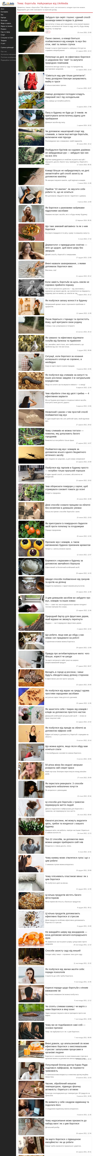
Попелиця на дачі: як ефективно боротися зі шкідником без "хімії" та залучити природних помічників (67, 60)
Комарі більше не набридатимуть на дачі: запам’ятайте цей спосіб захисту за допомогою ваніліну (67, 173)
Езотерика (4, 12)
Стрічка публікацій (7, 47)
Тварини (3, 40)
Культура (4, 20)
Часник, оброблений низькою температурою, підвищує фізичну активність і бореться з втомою (63, 1086)
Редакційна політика (8, 60)
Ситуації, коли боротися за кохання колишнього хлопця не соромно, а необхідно (64, 359)
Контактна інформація (9, 54)
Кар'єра (3, 17)
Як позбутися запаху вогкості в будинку (66, 300)
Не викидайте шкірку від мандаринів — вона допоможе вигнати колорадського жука (66, 935)
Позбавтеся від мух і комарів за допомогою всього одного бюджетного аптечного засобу (65, 452)
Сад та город (5, 32)
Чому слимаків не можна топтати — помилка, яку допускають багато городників (64, 433)
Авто (2, 9)
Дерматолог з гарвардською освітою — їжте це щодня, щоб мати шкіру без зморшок (66, 247)
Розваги (3, 29)
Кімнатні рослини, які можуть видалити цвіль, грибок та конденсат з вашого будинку (66, 823)
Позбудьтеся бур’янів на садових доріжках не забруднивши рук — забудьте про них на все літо (67, 153)
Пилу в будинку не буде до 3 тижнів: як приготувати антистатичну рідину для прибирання (66, 115)
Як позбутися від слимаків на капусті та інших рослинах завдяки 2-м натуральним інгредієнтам (67, 378)
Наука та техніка (6, 26)
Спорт (3, 35)
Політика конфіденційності (11, 57)
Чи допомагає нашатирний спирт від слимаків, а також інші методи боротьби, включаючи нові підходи (66, 134)
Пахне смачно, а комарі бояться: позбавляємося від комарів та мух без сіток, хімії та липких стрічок (65, 41)
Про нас (4, 51)
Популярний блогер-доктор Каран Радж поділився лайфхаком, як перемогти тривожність (66, 1068)
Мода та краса (6, 23)
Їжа (2, 15)
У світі (3, 43)
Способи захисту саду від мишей (62, 950)
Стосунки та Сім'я (7, 38)
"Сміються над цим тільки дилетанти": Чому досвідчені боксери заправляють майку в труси (65, 78)
